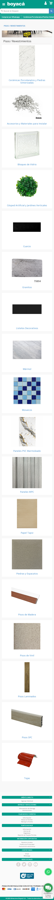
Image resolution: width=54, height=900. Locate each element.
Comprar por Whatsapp (11, 17)
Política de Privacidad (27, 844)
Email (27, 854)
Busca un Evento (27, 820)
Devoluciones (27, 810)
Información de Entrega (27, 808)
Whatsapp (27, 856)
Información (27, 818)
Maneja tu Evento (27, 822)
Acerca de (27, 831)
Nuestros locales (27, 842)
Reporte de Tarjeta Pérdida (27, 835)
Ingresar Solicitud (27, 801)
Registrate (27, 833)
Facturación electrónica (27, 846)
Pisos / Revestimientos (14, 26)
